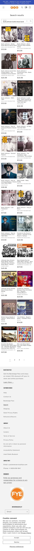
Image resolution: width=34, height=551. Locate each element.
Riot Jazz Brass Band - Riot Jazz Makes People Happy (24, 345)
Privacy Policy (26, 533)
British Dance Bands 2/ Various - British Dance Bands (8, 318)
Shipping (6, 408)
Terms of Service (9, 436)
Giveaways (6, 474)
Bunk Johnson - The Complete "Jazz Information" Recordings (24, 155)
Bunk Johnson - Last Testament (7, 208)
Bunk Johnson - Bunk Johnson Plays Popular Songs (24, 45)
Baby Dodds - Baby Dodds (23, 181)
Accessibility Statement (11, 450)
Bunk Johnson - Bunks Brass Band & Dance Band (9, 44)
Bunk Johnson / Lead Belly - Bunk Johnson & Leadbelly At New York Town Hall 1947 (24, 100)
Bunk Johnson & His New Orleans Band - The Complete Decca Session (8, 72)
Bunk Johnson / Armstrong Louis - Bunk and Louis (24, 72)
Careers (6, 432)
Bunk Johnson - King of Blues (24, 208)
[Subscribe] (27, 512)
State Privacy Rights (10, 412)
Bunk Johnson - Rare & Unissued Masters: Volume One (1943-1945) (9, 182)
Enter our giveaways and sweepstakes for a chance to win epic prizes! (15, 480)
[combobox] (17, 21)
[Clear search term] (27, 21)
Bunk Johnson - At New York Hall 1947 (24, 127)
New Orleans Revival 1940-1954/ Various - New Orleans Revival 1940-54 (25, 261)
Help (5, 392)
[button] (3, 7)
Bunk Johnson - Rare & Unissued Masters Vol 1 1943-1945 (8, 234)
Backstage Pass (8, 400)
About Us (6, 428)
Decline (16, 542)
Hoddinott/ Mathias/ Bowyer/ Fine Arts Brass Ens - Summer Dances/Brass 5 (24, 290)
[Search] (31, 21)
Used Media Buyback (10, 454)
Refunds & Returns (9, 416)
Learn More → (8, 382)
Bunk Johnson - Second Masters (8, 154)
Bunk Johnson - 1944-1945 (7, 98)
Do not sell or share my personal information (14, 445)
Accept (16, 537)
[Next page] (24, 360)
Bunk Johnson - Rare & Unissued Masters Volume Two (8, 128)
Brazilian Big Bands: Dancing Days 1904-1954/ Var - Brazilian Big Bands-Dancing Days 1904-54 (9, 346)
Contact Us (7, 396)
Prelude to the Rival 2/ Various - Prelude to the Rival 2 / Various (24, 234)
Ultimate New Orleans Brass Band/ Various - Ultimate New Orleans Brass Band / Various (7, 262)
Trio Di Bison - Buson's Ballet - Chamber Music (24, 317)
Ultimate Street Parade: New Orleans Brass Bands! (8, 290)
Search (5, 404)
